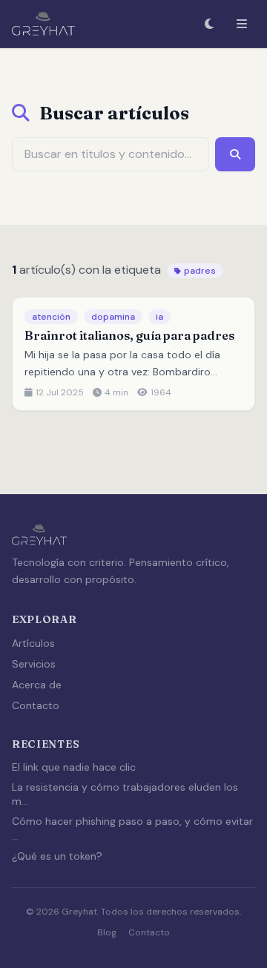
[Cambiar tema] (209, 23)
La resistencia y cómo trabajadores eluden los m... (125, 794)
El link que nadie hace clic (74, 767)
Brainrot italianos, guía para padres (129, 335)
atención (51, 317)
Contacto (35, 705)
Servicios (34, 664)
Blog (106, 932)
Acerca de (37, 684)
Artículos (33, 643)
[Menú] (241, 23)
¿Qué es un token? (57, 856)
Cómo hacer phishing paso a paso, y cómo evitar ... (132, 828)
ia (159, 317)
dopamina (113, 317)
